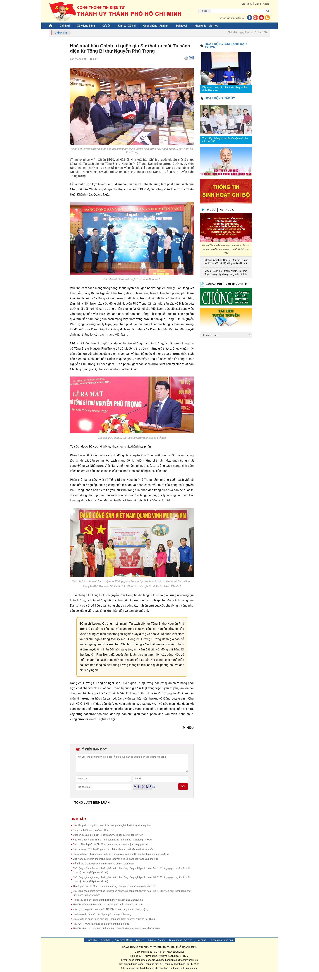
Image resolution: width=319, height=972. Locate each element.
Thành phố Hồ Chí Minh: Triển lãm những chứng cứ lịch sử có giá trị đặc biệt (114, 886)
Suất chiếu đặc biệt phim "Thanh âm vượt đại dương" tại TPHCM (108, 834)
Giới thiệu (246, 3)
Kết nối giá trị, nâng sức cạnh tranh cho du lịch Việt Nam (103, 863)
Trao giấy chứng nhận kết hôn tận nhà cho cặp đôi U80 (225, 140)
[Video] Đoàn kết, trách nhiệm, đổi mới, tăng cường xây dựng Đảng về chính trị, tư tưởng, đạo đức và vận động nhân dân (226, 273)
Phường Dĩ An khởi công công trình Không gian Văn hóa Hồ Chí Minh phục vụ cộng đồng (121, 854)
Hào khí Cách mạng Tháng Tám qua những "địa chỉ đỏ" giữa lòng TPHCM (112, 839)
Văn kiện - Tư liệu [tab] (237, 284)
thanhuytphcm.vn (145, 968)
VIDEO (211, 209)
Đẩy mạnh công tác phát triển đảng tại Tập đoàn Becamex (225, 89)
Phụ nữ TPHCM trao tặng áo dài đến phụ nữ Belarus (101, 923)
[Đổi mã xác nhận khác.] (153, 786)
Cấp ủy (106, 25)
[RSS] (267, 18)
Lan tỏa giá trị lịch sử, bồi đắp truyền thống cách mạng (102, 914)
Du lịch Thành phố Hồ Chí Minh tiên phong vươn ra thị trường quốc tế (110, 844)
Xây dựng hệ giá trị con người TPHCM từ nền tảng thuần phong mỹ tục (111, 909)
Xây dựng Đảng (86, 25)
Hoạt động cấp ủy (220, 98)
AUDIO (229, 209)
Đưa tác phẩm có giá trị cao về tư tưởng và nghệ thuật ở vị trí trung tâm (112, 825)
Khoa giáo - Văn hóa (206, 25)
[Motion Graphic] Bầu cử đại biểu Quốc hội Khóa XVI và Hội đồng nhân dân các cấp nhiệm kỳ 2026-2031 (226, 262)
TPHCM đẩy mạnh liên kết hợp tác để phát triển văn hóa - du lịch (108, 904)
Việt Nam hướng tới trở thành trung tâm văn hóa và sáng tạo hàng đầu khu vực (115, 858)
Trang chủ (91, 940)
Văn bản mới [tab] (214, 284)
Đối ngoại (181, 25)
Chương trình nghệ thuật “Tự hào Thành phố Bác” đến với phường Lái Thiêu (114, 919)
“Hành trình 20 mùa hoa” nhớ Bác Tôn (93, 830)
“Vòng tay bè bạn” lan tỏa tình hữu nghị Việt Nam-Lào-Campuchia (108, 899)
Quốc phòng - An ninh (155, 25)
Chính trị (65, 25)
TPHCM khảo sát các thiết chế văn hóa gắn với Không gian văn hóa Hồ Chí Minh (116, 928)
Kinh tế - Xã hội (127, 25)
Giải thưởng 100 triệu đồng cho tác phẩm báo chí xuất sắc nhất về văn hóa (113, 849)
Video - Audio (262, 3)
